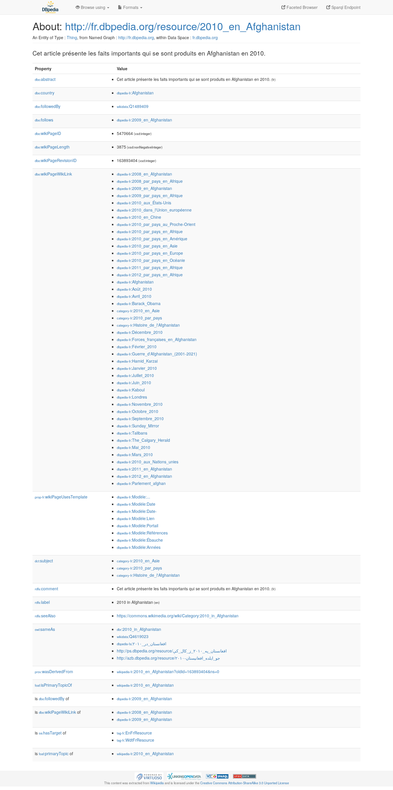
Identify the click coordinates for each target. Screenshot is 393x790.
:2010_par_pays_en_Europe (150, 253)
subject (44, 561)
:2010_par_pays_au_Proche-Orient (156, 224)
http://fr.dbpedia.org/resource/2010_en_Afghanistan (183, 25)
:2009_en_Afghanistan (144, 120)
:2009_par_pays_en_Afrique (150, 195)
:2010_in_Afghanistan (139, 629)
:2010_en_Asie (138, 310)
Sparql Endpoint (345, 7)
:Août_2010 (134, 289)
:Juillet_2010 (135, 375)
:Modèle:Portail (137, 525)
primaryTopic (53, 753)
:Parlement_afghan (141, 483)
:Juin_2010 (134, 382)
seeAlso (45, 615)
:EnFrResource (134, 733)
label (42, 602)
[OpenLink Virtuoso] (149, 776)
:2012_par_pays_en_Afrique (150, 274)
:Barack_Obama (139, 303)
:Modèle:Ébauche (140, 540)
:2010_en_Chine (139, 217)
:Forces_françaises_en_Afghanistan (157, 339)
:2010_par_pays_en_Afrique (150, 231)
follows (44, 120)
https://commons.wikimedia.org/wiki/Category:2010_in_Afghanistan (178, 615)
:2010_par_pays (139, 318)
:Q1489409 (132, 106)
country (44, 93)
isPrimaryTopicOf (53, 685)
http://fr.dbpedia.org (136, 37)
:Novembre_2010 (140, 404)
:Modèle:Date (136, 504)
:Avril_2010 (134, 296)
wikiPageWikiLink (53, 174)
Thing (72, 37)
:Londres (132, 397)
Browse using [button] (93, 7)
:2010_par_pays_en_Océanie (151, 260)
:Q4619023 (132, 636)
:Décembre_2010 (140, 332)
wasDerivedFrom (54, 671)
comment (46, 588)
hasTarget (50, 733)
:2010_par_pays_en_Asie (147, 246)
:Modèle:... (133, 497)
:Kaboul (131, 390)
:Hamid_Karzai (137, 361)
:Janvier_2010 (137, 368)
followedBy (47, 106)
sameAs (45, 629)
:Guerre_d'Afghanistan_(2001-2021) (157, 354)
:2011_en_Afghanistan (144, 469)
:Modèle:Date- (137, 511)
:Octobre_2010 (137, 411)
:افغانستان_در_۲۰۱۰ (141, 643)
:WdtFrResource (135, 740)
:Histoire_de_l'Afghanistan (148, 325)
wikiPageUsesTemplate (61, 497)
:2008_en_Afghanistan (144, 174)
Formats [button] (131, 7)
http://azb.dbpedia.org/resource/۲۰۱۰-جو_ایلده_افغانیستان (168, 658)
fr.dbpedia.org (205, 37)
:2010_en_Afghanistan (145, 685)
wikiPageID (48, 133)
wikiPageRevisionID (56, 160)
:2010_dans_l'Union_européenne (154, 210)
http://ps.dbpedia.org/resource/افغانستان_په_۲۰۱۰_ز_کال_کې (172, 651)
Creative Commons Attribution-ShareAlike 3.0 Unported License (244, 783)
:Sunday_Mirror (138, 426)
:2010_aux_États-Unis (144, 202)
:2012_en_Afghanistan (144, 476)
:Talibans (132, 433)
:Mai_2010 (133, 447)
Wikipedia (157, 783)
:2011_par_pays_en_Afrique (150, 267)
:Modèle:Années (139, 547)
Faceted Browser (301, 7)
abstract (45, 79)
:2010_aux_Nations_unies (147, 462)
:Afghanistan (135, 93)
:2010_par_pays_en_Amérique (152, 238)
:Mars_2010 (135, 454)
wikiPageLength (52, 147)
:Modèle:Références (142, 533)
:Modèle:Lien (135, 518)
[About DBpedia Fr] (49, 7)
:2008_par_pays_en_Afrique (150, 181)
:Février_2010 (137, 346)
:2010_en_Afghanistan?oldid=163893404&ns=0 (168, 671)
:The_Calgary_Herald (143, 440)
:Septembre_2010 (140, 418)
